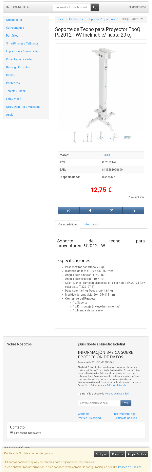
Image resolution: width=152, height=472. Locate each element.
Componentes (15, 27)
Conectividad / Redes (19, 59)
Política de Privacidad (117, 385)
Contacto (83, 413)
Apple (9, 114)
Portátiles (12, 35)
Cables (10, 75)
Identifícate (138, 7)
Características (67, 224)
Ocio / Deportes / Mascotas (23, 106)
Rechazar (117, 454)
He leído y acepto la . (105, 393)
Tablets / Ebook (16, 91)
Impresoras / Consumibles (22, 51)
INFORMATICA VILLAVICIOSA (17, 8)
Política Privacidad (89, 418)
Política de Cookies (130, 467)
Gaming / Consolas (18, 67)
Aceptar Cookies (137, 454)
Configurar (101, 454)
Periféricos (13, 83)
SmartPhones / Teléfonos (22, 43)
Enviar (126, 403)
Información (91, 224)
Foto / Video (13, 98)
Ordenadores (14, 19)
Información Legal (125, 413)
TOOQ (106, 155)
